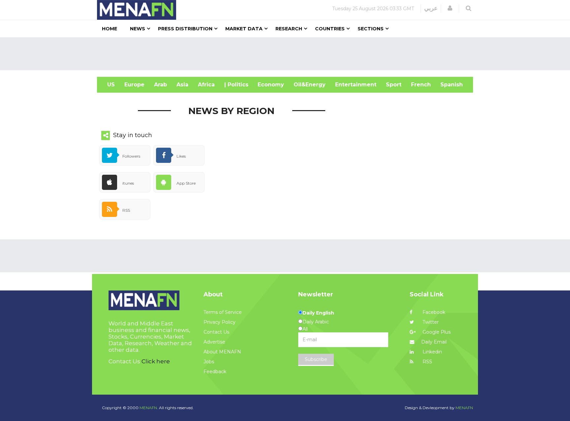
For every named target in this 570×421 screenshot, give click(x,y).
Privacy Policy (220, 322)
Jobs (209, 362)
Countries (330, 29)
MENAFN (464, 407)
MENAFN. (149, 407)
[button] (450, 8)
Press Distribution (185, 29)
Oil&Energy (310, 84)
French (421, 84)
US (111, 84)
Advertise (214, 342)
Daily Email (434, 342)
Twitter (430, 322)
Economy (271, 84)
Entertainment (355, 84)
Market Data (244, 29)
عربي (431, 8)
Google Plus (436, 332)
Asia (182, 84)
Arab (160, 84)
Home (109, 29)
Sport (393, 84)
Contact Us (216, 332)
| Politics (236, 84)
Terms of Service (223, 312)
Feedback (215, 372)
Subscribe (316, 359)
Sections (371, 29)
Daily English (318, 313)
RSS (426, 362)
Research (288, 29)
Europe (134, 84)
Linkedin (431, 352)
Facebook (433, 312)
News (137, 29)
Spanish (451, 84)
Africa (206, 84)
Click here (156, 361)
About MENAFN (222, 352)
